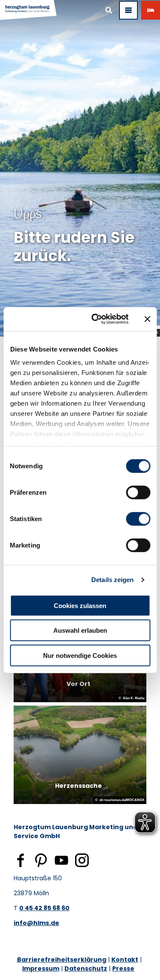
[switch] (138, 492)
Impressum (40, 968)
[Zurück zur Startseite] (28, 10)
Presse (123, 968)
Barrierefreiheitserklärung (61, 959)
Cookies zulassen (80, 605)
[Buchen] (150, 10)
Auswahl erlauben (80, 630)
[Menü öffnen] (128, 10)
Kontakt (124, 959)
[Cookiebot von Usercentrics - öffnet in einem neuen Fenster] (95, 319)
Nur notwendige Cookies (80, 655)
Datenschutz (85, 968)
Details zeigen (112, 579)
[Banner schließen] (147, 319)
